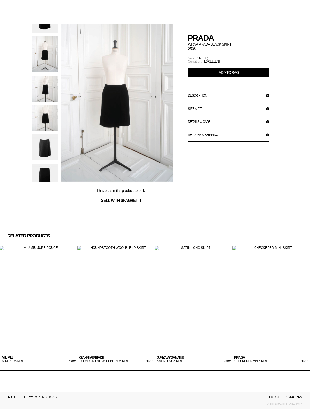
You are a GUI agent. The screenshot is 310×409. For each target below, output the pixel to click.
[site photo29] (117, 103)
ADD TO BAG (229, 73)
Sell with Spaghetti (121, 200)
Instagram (293, 397)
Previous (45, 31)
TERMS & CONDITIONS (39, 397)
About (13, 397)
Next (45, 174)
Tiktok (273, 397)
